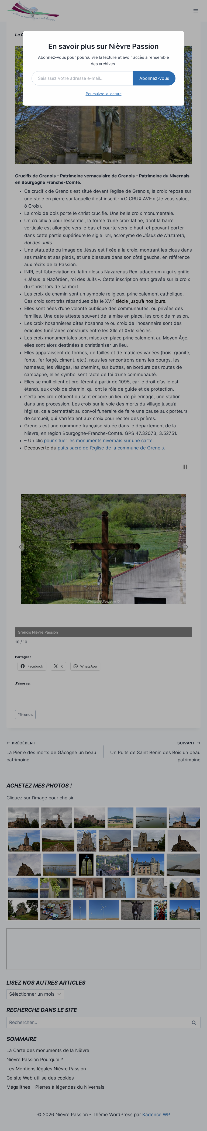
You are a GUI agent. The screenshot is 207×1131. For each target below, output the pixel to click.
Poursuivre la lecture (104, 93)
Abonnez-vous (154, 78)
